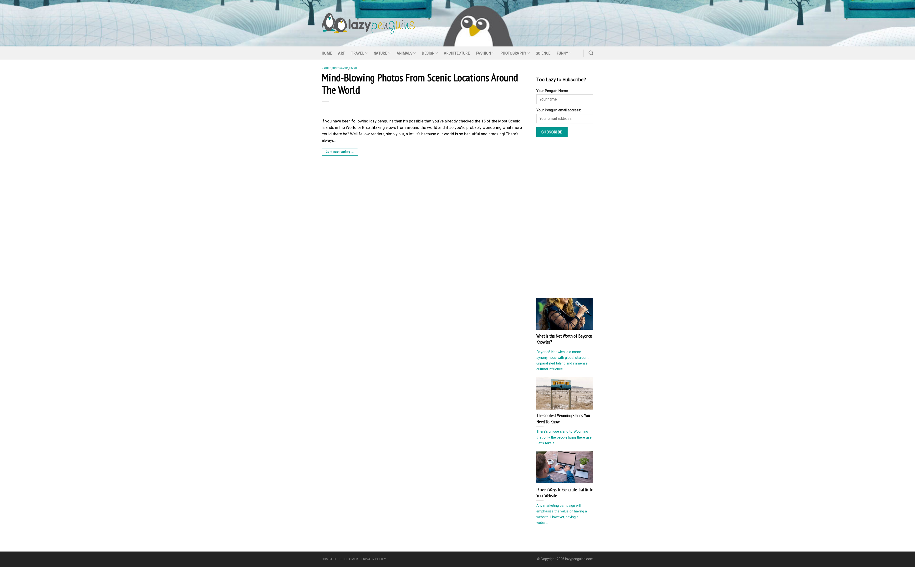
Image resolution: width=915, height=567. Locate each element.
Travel (357, 53)
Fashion (483, 53)
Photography (513, 53)
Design (428, 53)
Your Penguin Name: (552, 91)
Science (543, 53)
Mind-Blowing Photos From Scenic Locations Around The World (420, 83)
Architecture (457, 53)
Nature (380, 53)
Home (327, 53)
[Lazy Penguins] (368, 23)
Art (341, 53)
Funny (562, 53)
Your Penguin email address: (558, 110)
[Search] (591, 53)
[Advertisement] (572, 218)
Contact (329, 559)
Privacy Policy (373, 559)
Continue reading (340, 151)
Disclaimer (349, 559)
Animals (404, 53)
